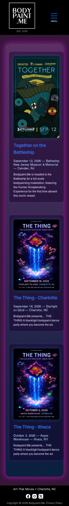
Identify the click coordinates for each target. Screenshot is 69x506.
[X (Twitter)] (41, 496)
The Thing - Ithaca (32, 427)
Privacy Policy (54, 502)
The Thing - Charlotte (35, 297)
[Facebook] (28, 496)
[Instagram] (34, 496)
